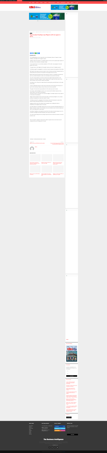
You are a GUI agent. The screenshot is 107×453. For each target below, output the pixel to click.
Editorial (58, 2)
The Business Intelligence (53, 440)
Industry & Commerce (51, 2)
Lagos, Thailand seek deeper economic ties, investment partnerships (70, 383)
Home (30, 2)
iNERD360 (64, 451)
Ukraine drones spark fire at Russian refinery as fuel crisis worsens (70, 389)
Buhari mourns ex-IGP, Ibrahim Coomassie (35, 174)
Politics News (31, 428)
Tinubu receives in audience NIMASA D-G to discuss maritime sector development (71, 407)
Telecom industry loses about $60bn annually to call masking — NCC (46, 174)
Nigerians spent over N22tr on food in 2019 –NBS (46, 163)
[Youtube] (57, 447)
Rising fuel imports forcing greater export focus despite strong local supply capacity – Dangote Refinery (71, 396)
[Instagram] (55, 447)
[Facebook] (49, 447)
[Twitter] (52, 447)
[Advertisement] (47, 46)
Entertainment (63, 2)
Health (68, 2)
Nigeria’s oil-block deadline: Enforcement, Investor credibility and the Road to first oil (71, 400)
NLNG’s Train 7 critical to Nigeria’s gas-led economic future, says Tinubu (71, 403)
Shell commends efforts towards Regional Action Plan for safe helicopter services (71, 410)
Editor (31, 37)
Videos (72, 2)
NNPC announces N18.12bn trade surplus (37, 143)
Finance (45, 2)
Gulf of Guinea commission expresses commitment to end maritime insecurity (34, 163)
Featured (31, 33)
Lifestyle (30, 430)
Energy (41, 2)
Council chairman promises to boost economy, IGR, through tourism (57, 144)
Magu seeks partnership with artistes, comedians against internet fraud (57, 163)
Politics (33, 2)
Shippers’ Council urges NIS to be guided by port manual (58, 174)
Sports (37, 2)
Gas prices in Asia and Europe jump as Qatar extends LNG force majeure (71, 392)
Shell (67, 339)
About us (7, 0)
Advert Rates (10, 0)
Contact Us (14, 0)
